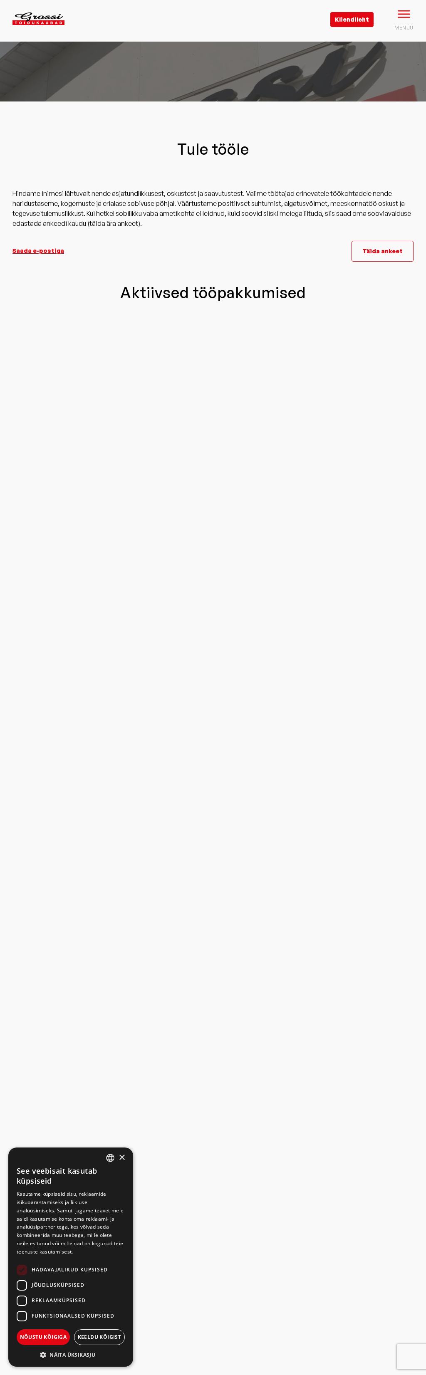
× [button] (122, 1158)
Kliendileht (352, 19)
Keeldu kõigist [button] (99, 1336)
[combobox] (110, 1158)
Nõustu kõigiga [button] (43, 1336)
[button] (71, 1354)
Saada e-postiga (38, 250)
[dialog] (70, 1257)
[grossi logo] (38, 31)
